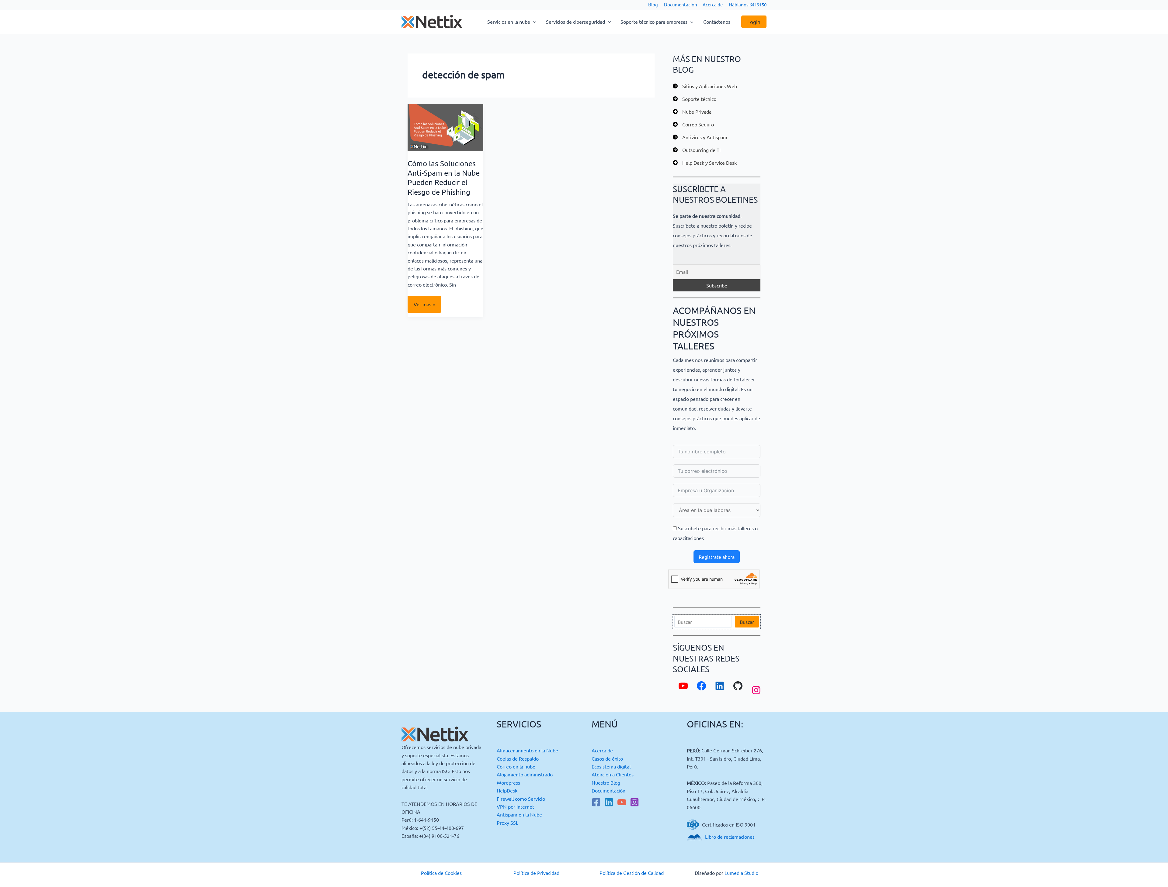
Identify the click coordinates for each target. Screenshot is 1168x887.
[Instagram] (634, 802)
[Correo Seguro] (693, 124)
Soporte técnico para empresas (653, 22)
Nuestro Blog (606, 782)
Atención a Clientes (613, 774)
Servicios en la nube (508, 22)
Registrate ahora (717, 557)
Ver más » (424, 307)
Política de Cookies (441, 873)
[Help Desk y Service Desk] (705, 162)
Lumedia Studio (741, 873)
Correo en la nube (516, 766)
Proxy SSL (507, 823)
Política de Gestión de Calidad (632, 873)
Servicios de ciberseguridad (575, 22)
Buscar (747, 622)
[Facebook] (596, 802)
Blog (653, 4)
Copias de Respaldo (518, 758)
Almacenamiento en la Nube (527, 750)
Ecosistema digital (611, 766)
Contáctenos (716, 22)
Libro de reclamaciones (730, 837)
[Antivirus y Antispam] (700, 137)
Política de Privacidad (536, 873)
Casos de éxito (607, 758)
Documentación (680, 4)
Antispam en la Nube (519, 814)
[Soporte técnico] (694, 99)
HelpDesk (507, 790)
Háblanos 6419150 (747, 4)
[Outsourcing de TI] (697, 150)
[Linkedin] (609, 802)
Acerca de (713, 4)
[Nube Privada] (692, 111)
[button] (533, 21)
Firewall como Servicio (521, 799)
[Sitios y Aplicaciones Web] (705, 86)
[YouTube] (621, 802)
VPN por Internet (515, 806)
